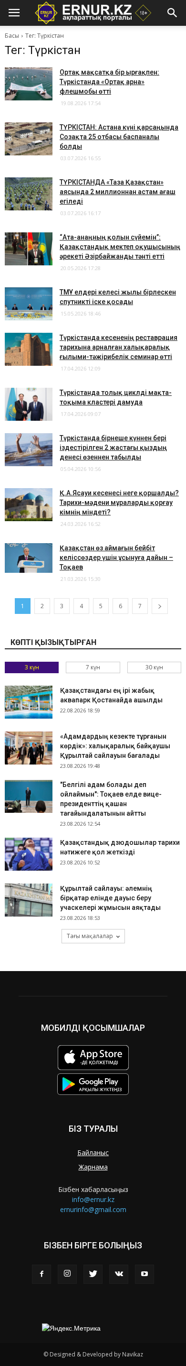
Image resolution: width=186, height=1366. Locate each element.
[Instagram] (67, 1274)
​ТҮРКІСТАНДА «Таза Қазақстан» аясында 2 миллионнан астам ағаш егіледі (118, 191)
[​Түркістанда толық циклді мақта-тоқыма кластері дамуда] (28, 404)
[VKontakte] (118, 1274)
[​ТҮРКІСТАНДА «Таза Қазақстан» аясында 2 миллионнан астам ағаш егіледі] (28, 193)
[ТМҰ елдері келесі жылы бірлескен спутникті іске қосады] (28, 303)
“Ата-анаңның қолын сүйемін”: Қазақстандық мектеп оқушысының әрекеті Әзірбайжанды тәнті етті (120, 246)
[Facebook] (41, 1274)
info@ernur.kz (93, 1199)
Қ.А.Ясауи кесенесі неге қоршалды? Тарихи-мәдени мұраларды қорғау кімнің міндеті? (119, 502)
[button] (172, 13)
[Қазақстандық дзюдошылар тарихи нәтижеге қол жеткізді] (28, 854)
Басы (12, 36)
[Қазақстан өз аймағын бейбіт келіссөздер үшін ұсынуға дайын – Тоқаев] (28, 558)
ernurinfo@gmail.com (93, 1209)
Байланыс (93, 1152)
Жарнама (93, 1166)
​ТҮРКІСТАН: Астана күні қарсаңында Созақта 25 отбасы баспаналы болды (119, 136)
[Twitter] (93, 1274)
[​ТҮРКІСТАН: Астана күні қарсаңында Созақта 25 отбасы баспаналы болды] (28, 138)
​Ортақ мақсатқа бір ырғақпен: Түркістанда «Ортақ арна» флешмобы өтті (109, 81)
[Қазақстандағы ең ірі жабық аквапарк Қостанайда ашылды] (28, 702)
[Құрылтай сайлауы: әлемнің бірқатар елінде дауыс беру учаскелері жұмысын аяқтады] (28, 900)
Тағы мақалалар (90, 936)
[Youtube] (144, 1274)
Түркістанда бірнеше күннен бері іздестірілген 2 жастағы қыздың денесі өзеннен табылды (113, 447)
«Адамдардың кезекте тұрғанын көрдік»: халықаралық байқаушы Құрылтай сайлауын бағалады (115, 745)
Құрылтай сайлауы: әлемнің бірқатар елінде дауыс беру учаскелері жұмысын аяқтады (110, 898)
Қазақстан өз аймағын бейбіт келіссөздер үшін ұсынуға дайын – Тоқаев (116, 557)
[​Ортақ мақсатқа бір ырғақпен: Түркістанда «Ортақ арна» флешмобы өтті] (28, 83)
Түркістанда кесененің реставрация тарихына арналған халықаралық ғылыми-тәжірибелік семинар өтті (118, 347)
